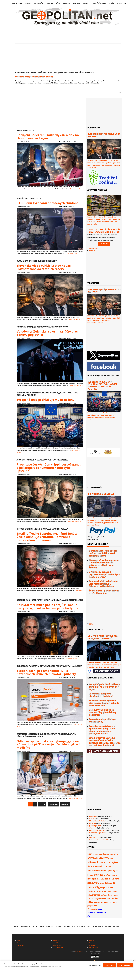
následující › (54, 804)
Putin (103, 862)
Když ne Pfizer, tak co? (96, 830)
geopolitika (92, 905)
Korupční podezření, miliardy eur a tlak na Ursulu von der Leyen (48, 136)
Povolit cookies (125, 965)
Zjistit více (58, 966)
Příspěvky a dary (58, 947)
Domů (16, 927)
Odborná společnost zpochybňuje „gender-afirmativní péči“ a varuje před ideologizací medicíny (48, 744)
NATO (90, 858)
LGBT (89, 854)
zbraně (98, 867)
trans (115, 875)
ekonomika (99, 902)
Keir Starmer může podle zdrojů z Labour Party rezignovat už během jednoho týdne (47, 606)
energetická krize (112, 854)
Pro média (92, 941)
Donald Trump (111, 902)
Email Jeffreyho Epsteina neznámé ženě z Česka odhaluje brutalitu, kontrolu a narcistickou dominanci (47, 537)
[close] (133, 960)
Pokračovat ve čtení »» (73, 254)
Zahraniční (25, 927)
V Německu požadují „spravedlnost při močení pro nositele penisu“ (104, 574)
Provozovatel (21, 945)
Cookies (19, 943)
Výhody (91, 828)
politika (98, 874)
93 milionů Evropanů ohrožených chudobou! (49, 203)
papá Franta (93, 837)
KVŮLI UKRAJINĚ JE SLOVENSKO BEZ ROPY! (103, 135)
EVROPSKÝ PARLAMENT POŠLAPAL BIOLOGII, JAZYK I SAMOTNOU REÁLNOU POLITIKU (102, 385)
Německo (94, 862)
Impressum (92, 945)
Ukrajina (112, 862)
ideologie (91, 878)
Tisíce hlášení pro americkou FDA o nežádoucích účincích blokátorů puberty (46, 672)
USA (106, 874)
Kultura (49, 927)
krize (104, 866)
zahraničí (102, 899)
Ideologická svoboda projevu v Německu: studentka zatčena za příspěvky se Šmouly (104, 564)
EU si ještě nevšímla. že (97, 821)
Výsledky (92, 250)
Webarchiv (92, 909)
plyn (111, 875)
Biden (110, 895)
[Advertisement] (50, 117)
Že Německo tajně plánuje (98, 833)
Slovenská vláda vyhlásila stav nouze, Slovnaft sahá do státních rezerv (44, 267)
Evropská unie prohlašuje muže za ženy (45, 400)
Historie (58, 927)
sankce (103, 854)
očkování (99, 879)
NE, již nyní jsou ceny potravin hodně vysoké (102, 237)
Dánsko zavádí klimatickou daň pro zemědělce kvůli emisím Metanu (103, 553)
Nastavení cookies (95, 965)
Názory (66, 927)
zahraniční (112, 898)
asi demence (93, 816)
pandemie (96, 854)
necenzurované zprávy (101, 870)
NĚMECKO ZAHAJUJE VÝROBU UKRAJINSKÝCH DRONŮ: (102, 637)
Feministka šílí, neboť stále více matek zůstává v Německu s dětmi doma (103, 584)
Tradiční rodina (78, 927)
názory (95, 899)
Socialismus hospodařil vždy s (99, 840)
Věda (42, 927)
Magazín (116, 927)
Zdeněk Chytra (111, 878)
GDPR (18, 941)
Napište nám (57, 945)
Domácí (108, 927)
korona (90, 875)
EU (97, 882)
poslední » (64, 804)
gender (102, 883)
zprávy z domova (96, 891)
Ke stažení (92, 943)
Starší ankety (93, 248)
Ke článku (92, 823)
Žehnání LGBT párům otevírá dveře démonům (104, 592)
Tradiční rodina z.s (80, 951)
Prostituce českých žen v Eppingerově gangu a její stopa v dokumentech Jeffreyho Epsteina (58, 76)
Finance (35, 927)
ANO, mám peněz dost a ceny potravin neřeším (103, 235)
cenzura (91, 818)
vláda (109, 867)
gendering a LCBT (95, 826)
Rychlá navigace (94, 947)
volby (89, 895)
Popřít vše (110, 965)
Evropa (110, 858)
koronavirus (112, 891)
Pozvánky (55, 941)
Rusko (104, 857)
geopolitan (105, 887)
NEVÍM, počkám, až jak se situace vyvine (101, 240)
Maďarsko (103, 895)
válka (90, 902)
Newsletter (98, 927)
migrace (96, 895)
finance (91, 866)
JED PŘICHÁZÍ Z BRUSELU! (100, 493)
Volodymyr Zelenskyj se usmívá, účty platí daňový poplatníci (47, 333)
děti (117, 871)
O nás (89, 927)
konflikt (96, 858)
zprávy (91, 882)
